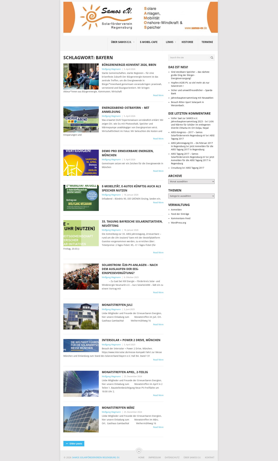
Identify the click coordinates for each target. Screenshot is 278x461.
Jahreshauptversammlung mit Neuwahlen (192, 98)
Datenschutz (172, 457)
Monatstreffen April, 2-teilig (125, 372)
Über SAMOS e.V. (121, 42)
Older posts (75, 443)
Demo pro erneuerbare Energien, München (128, 153)
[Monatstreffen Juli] (81, 316)
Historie (187, 42)
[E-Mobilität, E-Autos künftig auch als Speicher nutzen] (81, 198)
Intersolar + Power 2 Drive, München (131, 340)
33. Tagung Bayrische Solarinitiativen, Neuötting (132, 223)
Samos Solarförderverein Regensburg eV (95, 457)
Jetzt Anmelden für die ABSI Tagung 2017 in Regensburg (192, 160)
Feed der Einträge (180, 214)
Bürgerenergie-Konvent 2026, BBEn (129, 64)
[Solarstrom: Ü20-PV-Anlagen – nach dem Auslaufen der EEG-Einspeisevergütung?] (81, 277)
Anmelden (176, 209)
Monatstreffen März (118, 407)
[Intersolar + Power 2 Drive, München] (81, 345)
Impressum (154, 457)
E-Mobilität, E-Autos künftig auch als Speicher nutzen (131, 188)
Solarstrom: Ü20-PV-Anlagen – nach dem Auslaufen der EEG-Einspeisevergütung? (130, 269)
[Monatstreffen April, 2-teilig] (81, 384)
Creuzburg (176, 168)
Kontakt (209, 457)
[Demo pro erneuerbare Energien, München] (81, 163)
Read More (158, 95)
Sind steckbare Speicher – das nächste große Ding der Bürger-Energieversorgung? (190, 75)
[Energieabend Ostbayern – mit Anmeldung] (81, 119)
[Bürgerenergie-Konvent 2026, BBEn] (81, 76)
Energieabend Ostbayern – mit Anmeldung (125, 109)
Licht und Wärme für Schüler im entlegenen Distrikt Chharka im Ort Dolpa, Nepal (192, 124)
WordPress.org (178, 222)
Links (169, 42)
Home (141, 457)
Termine (207, 42)
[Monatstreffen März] (81, 419)
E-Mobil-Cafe (149, 42)
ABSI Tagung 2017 (195, 168)
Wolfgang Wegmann (111, 69)
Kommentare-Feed (180, 218)
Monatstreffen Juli (117, 305)
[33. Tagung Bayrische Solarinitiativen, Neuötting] (81, 233)
